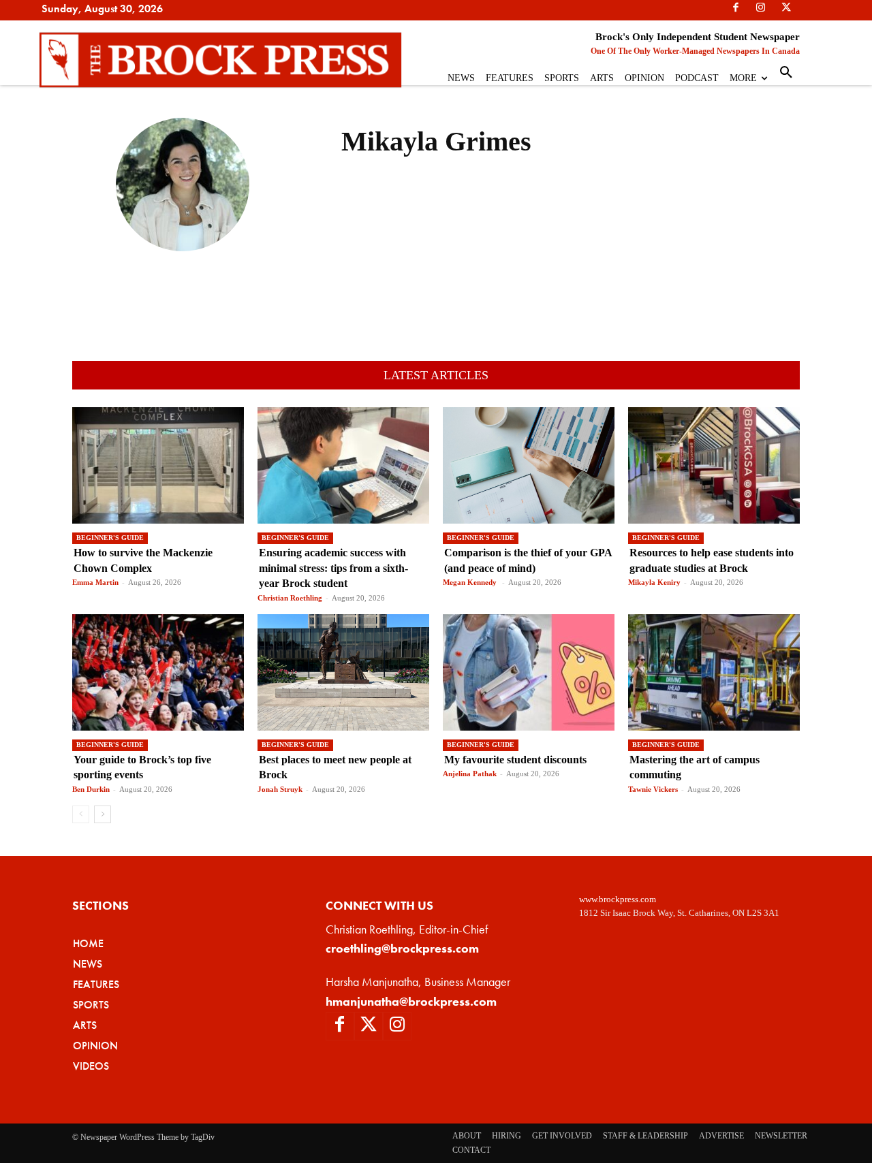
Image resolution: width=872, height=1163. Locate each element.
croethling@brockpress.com (402, 948)
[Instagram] (397, 1026)
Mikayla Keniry (654, 582)
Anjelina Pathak (470, 773)
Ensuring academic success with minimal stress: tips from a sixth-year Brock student (333, 568)
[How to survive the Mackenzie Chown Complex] (158, 465)
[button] (786, 73)
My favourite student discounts (516, 759)
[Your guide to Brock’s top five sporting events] (158, 672)
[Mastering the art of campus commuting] (714, 672)
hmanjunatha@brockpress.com (411, 1001)
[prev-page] (80, 814)
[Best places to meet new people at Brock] (343, 672)
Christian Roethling (290, 598)
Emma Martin (95, 582)
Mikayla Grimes (182, 271)
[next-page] (102, 814)
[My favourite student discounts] (528, 672)
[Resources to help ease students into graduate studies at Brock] (714, 465)
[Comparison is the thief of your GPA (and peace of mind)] (528, 465)
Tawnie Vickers (653, 789)
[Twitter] (368, 1026)
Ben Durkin (91, 789)
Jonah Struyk (280, 789)
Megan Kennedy (471, 582)
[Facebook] (340, 1026)
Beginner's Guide (110, 537)
